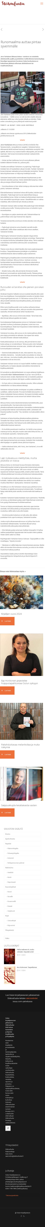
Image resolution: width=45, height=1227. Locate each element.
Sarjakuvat (11, 911)
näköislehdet (32, 998)
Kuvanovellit (12, 901)
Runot (10, 892)
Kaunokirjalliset (10, 887)
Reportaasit (12, 882)
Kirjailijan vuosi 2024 (11, 613)
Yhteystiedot (9, 930)
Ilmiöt (9, 877)
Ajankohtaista (10, 839)
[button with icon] (8, 1128)
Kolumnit (11, 858)
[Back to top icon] (40, 1222)
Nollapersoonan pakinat (16, 863)
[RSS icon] (24, 1216)
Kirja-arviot (11, 925)
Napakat (8, 844)
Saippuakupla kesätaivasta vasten (19, 805)
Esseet (10, 906)
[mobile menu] (42, 4)
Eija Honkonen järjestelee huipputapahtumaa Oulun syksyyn (19, 682)
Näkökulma (9, 868)
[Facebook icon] (21, 1216)
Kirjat (7, 916)
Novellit (10, 896)
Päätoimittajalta (13, 848)
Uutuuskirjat (12, 920)
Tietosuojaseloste (12, 1195)
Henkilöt (10, 872)
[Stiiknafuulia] (13, 4)
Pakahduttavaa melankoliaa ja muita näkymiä (20, 746)
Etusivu (7, 834)
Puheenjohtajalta (13, 853)
